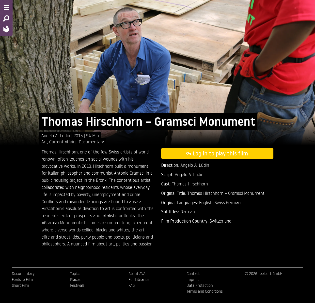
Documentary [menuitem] (23, 273)
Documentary (91, 141)
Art (44, 141)
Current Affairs (63, 141)
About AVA (136, 273)
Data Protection (200, 285)
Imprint (193, 279)
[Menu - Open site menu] (6, 7)
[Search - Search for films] (6, 18)
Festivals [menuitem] (77, 285)
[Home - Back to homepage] (6, 29)
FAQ (131, 285)
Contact (193, 273)
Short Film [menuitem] (20, 285)
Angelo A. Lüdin (56, 135)
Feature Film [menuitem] (22, 279)
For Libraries (138, 279)
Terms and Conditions (205, 291)
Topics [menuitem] (75, 273)
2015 (79, 135)
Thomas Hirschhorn (190, 183)
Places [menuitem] (75, 279)
